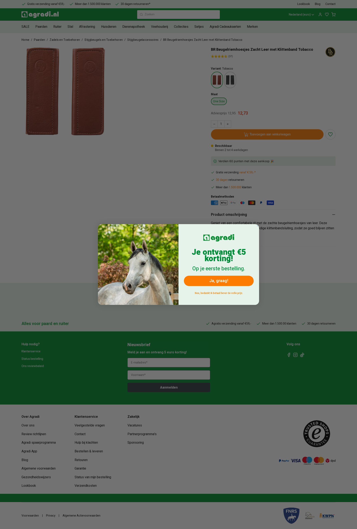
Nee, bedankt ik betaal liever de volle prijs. (219, 293)
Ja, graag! (218, 281)
